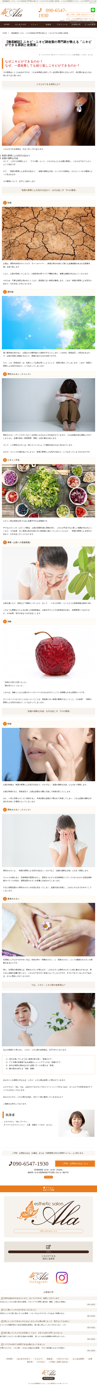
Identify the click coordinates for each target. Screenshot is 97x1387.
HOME (7, 24)
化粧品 (48, 24)
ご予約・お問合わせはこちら (75, 1163)
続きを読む (91, 1304)
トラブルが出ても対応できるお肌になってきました (24, 1344)
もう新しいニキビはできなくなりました (20, 1310)
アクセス (48, 1177)
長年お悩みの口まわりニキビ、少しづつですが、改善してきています (31, 1298)
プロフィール (62, 24)
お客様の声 (76, 24)
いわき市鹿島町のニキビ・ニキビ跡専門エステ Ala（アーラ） (49, 1383)
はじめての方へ (20, 26)
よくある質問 (90, 24)
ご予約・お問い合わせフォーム (81, 15)
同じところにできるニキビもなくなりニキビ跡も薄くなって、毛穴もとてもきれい (37, 1321)
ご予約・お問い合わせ (59, 1362)
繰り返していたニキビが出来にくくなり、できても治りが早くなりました (33, 1333)
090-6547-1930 (52, 12)
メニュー (34, 24)
